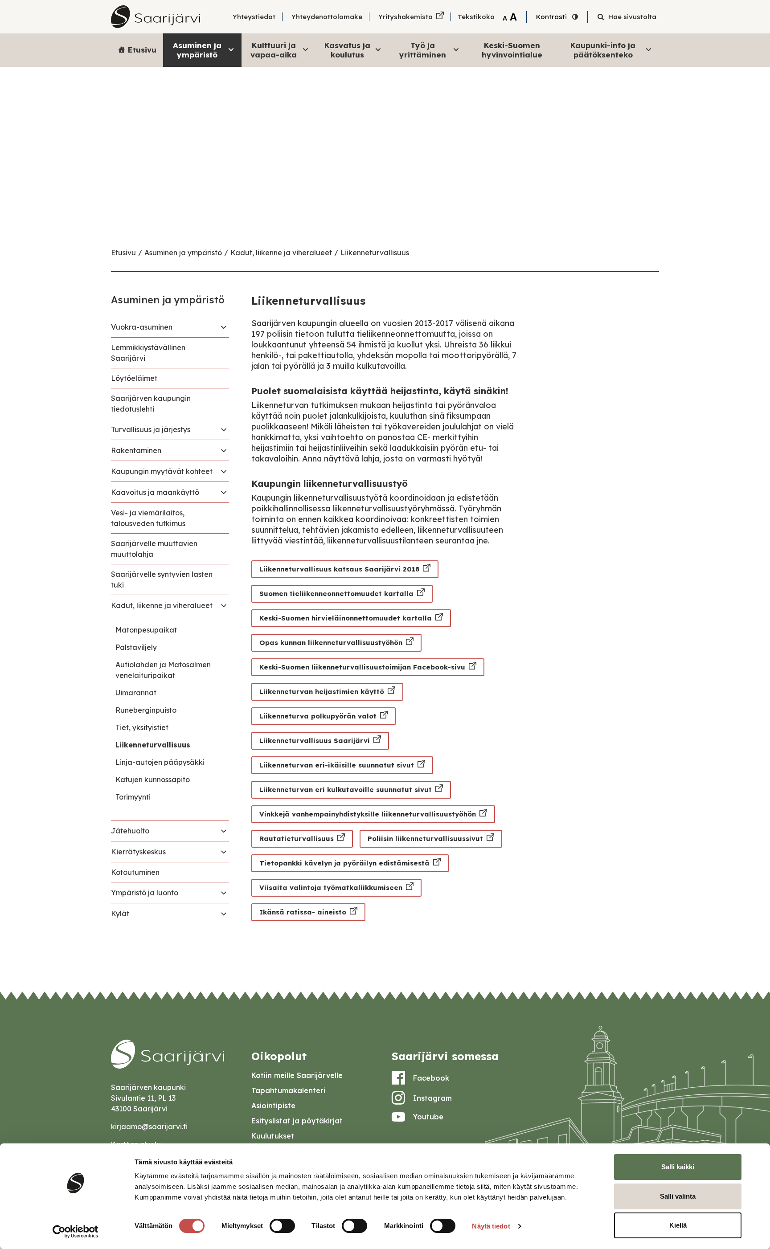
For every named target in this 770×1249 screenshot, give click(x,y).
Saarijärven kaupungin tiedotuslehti (151, 403)
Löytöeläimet (134, 378)
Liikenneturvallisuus (374, 252)
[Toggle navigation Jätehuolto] (223, 831)
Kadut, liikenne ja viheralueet (281, 252)
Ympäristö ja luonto (144, 892)
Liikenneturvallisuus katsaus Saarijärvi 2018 (339, 569)
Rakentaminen (136, 450)
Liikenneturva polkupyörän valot (318, 716)
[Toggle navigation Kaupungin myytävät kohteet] (223, 471)
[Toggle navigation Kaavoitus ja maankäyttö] (223, 492)
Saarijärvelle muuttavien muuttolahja (154, 549)
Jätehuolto (130, 830)
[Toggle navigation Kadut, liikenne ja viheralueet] (223, 605)
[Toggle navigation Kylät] (223, 913)
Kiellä (678, 1225)
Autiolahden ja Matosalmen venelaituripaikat (163, 670)
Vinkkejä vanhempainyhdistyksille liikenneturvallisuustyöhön (367, 814)
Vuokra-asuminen (141, 326)
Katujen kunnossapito (152, 779)
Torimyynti (133, 796)
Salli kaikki (677, 1167)
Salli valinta (678, 1196)
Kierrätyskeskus (138, 851)
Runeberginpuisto (145, 710)
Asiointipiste (273, 1105)
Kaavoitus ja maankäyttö (155, 492)
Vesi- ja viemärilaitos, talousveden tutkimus (148, 518)
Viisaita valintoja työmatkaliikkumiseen (330, 887)
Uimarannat (135, 692)
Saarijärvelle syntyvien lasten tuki (162, 579)
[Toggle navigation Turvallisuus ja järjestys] (223, 429)
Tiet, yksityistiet (141, 727)
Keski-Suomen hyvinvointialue (512, 50)
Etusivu (142, 49)
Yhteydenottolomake (326, 16)
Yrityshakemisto (405, 16)
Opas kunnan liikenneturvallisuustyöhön (330, 642)
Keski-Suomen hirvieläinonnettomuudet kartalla (345, 618)
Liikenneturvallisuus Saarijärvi (314, 740)
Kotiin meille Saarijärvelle (297, 1075)
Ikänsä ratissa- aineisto (302, 912)
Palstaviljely (136, 647)
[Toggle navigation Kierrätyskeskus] (223, 851)
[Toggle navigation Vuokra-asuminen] (223, 327)
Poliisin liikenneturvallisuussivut (425, 838)
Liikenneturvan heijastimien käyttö (321, 691)
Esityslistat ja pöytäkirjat (297, 1120)
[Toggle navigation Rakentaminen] (223, 450)
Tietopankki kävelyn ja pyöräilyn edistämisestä (344, 863)
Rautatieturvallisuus (296, 838)
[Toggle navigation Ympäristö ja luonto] (223, 892)
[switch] (282, 1226)
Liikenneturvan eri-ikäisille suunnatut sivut (336, 765)
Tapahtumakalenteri (288, 1090)
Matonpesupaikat (146, 629)
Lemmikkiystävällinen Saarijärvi (148, 353)
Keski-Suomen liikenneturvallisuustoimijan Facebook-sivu (362, 667)
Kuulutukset (272, 1135)
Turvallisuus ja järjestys (150, 429)
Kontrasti (551, 16)
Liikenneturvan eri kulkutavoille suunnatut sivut (345, 789)
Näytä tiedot (491, 1226)
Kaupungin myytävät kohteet (162, 471)
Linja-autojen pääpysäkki (160, 762)
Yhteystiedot (254, 16)
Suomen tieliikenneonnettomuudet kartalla (336, 593)
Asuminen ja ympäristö (183, 252)
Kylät (120, 913)
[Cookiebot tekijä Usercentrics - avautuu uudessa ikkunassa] (76, 1231)
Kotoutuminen (135, 872)
